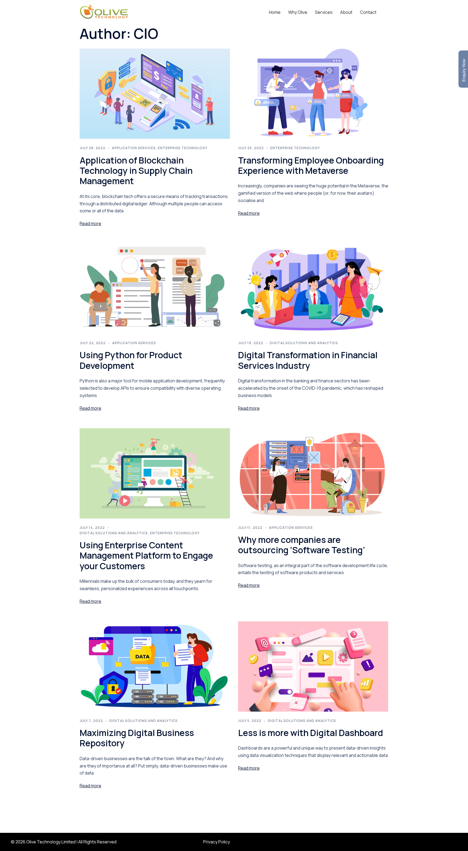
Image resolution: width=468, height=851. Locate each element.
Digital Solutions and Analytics (304, 343)
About (346, 12)
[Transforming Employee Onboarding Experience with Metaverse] (313, 93)
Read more (90, 223)
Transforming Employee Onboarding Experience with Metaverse (311, 165)
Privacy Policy (216, 842)
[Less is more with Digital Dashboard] (313, 666)
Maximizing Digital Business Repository (137, 738)
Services (324, 12)
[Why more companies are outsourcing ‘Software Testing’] (313, 473)
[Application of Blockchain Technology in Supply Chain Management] (155, 93)
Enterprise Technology (182, 148)
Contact (368, 12)
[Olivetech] (104, 12)
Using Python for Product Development (131, 360)
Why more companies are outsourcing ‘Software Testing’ (301, 545)
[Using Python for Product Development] (155, 288)
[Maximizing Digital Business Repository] (155, 666)
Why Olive (297, 12)
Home (275, 12)
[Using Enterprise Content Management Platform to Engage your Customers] (155, 473)
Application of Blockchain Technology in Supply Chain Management (136, 170)
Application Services (134, 148)
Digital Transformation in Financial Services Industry (308, 360)
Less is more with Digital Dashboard (310, 733)
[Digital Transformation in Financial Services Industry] (313, 288)
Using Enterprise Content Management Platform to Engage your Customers (146, 555)
